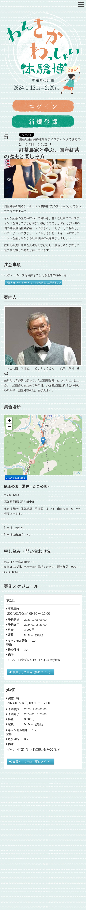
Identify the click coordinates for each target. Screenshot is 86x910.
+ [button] (9, 420)
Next (77, 180)
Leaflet (77, 473)
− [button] (9, 426)
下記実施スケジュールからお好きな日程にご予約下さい (33, 282)
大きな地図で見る (16, 477)
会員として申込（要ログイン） (32, 672)
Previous (9, 180)
